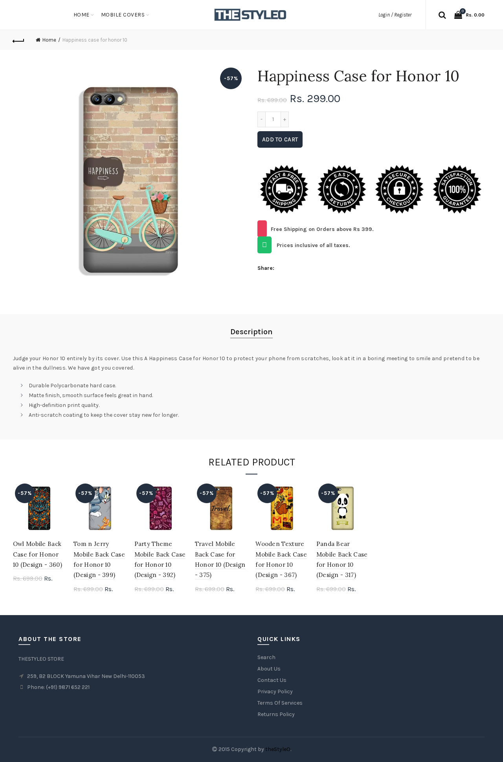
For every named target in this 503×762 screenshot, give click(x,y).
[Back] (19, 40)
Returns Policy (276, 714)
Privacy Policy (275, 691)
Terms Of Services (280, 703)
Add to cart (280, 139)
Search (266, 657)
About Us (269, 668)
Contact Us (271, 680)
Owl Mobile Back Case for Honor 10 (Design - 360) (37, 554)
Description (251, 331)
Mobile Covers (123, 14)
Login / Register (394, 15)
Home (81, 14)
